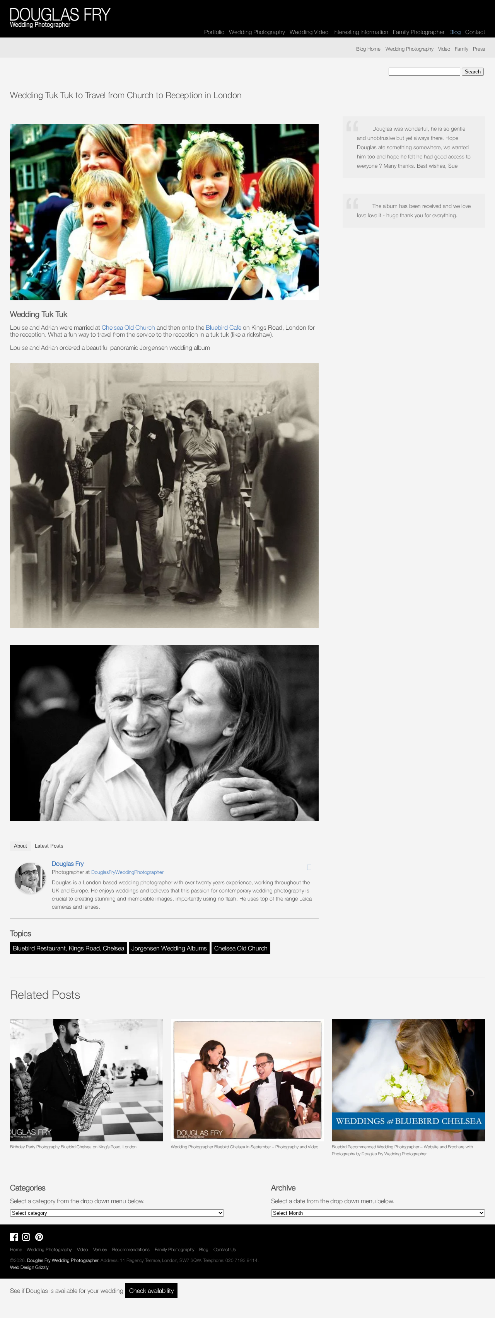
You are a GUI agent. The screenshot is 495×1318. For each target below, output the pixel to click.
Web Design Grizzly (29, 1267)
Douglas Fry (68, 863)
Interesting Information (360, 31)
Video (444, 49)
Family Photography (175, 1249)
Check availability (151, 1290)
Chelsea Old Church (128, 327)
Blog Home (368, 49)
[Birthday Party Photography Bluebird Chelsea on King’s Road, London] (86, 1080)
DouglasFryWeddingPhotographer (127, 872)
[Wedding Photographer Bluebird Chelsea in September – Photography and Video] (247, 1080)
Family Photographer (419, 31)
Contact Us (224, 1249)
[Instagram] (299, 865)
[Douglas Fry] (30, 891)
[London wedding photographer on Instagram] (28, 1238)
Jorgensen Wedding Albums (169, 948)
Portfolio (214, 31)
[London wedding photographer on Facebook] (16, 1238)
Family (461, 49)
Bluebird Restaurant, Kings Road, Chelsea (68, 948)
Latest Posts (49, 846)
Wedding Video (309, 31)
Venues (100, 1249)
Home (16, 1249)
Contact (475, 31)
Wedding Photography (257, 31)
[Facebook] (289, 865)
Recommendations (131, 1249)
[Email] (309, 867)
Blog (203, 1249)
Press (479, 49)
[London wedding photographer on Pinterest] (41, 1238)
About (20, 846)
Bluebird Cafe (223, 327)
